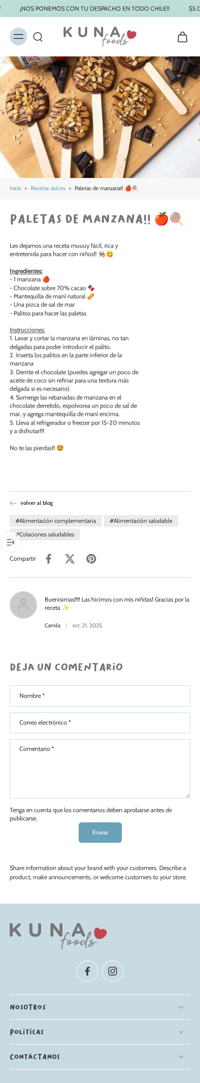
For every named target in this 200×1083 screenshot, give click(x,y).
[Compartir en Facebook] (48, 558)
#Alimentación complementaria (56, 520)
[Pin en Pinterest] (91, 558)
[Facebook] (87, 971)
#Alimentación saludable (141, 520)
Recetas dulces (48, 188)
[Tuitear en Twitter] (70, 558)
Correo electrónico (45, 722)
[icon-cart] (179, 37)
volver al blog (36, 502)
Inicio (15, 188)
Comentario (36, 748)
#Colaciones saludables (45, 534)
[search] (38, 37)
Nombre (32, 695)
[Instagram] (112, 971)
